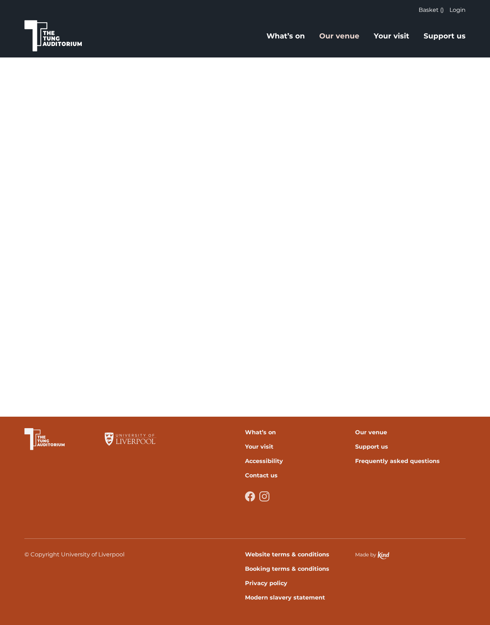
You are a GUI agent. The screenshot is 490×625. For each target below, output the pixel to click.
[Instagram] (264, 496)
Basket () (431, 9)
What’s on (286, 36)
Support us (445, 36)
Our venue (339, 36)
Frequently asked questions (397, 461)
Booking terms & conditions (287, 568)
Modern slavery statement (285, 597)
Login (457, 9)
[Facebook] (250, 496)
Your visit (391, 36)
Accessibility (264, 461)
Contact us (261, 475)
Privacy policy (266, 583)
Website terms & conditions (287, 554)
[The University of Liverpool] (130, 439)
